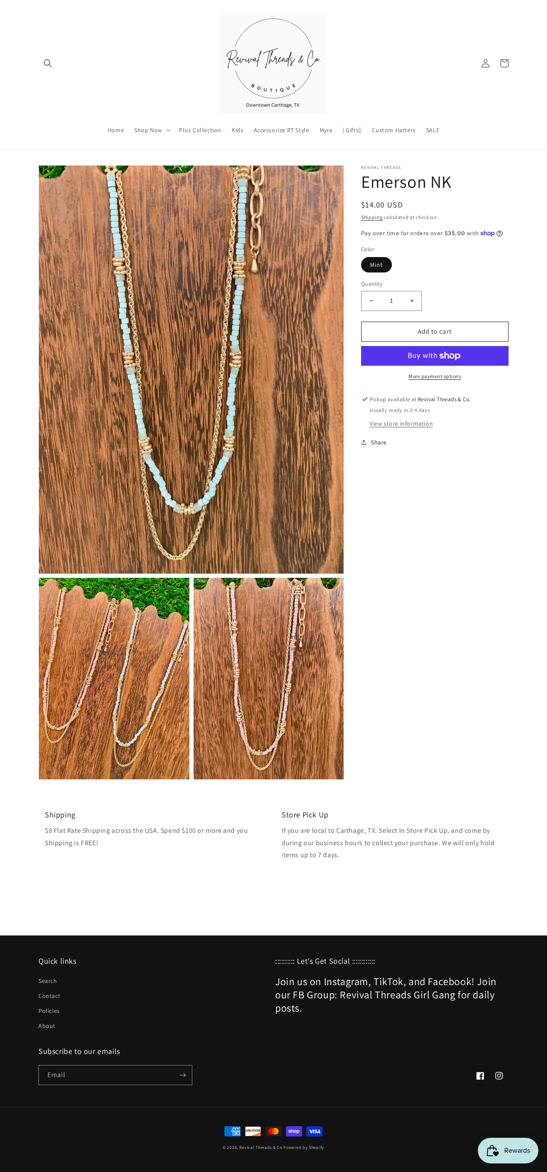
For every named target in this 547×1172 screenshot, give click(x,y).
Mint (376, 265)
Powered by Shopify (303, 1147)
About (47, 1026)
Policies (49, 1011)
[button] (47, 63)
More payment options (435, 376)
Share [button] (379, 442)
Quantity (371, 283)
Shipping (372, 217)
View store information (401, 423)
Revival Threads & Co (260, 1147)
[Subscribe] (182, 1075)
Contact (49, 996)
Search (47, 981)
